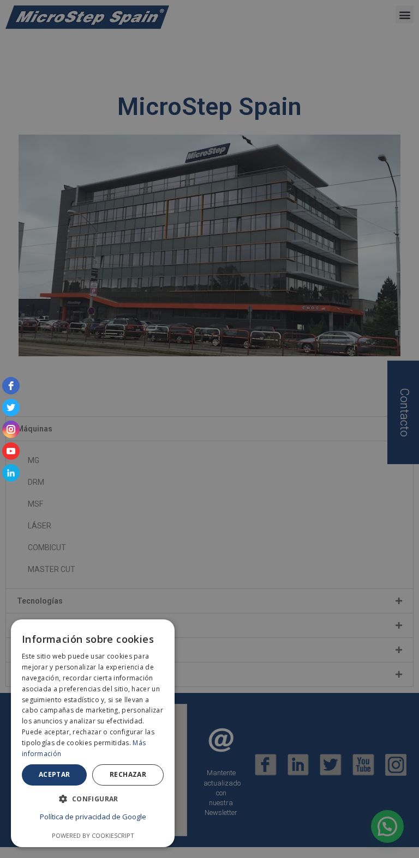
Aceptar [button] (54, 774)
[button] (93, 799)
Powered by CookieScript (93, 835)
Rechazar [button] (128, 774)
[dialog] (209, 429)
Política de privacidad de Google (93, 817)
